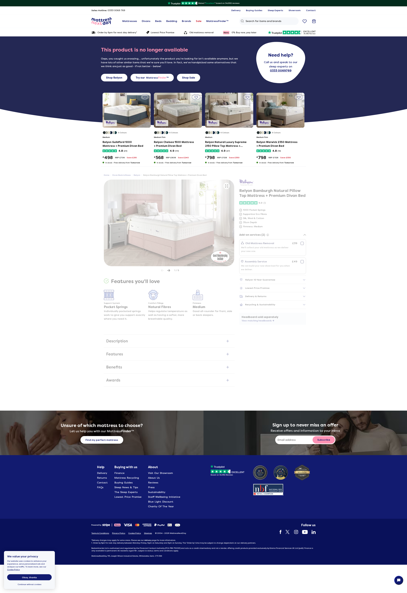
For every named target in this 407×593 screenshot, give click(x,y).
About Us (154, 477)
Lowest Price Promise (162, 32)
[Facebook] (279, 532)
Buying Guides (123, 482)
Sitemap (148, 533)
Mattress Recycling (126, 477)
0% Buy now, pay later (244, 32)
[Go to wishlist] (304, 21)
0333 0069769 (280, 70)
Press (151, 487)
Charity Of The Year (161, 506)
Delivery (102, 473)
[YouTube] (303, 532)
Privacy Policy (118, 533)
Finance (119, 473)
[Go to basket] (314, 21)
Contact (102, 482)
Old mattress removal (201, 32)
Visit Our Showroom (160, 473)
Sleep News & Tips (126, 487)
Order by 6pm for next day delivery (117, 32)
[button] (145, 97)
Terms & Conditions (100, 533)
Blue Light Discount (160, 501)
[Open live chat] (398, 580)
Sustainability (156, 492)
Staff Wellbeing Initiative (164, 496)
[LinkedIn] (312, 532)
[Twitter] (286, 532)
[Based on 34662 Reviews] (227, 469)
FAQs (100, 487)
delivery (147, 540)
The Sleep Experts (126, 492)
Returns (102, 477)
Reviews (153, 482)
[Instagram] (294, 532)
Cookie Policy (13, 570)
